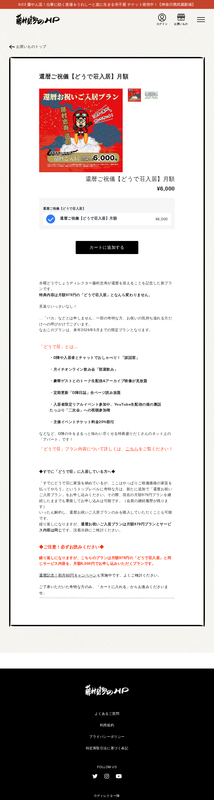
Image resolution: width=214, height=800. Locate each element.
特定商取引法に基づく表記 (107, 748)
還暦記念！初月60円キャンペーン (68, 575)
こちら (132, 448)
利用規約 (107, 725)
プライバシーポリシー (107, 737)
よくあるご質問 (107, 714)
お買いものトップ (30, 46)
